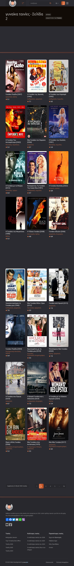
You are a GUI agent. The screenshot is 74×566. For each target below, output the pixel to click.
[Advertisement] (37, 40)
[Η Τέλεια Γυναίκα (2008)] (37, 213)
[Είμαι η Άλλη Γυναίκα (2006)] (15, 424)
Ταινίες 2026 (9, 544)
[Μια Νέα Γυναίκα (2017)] (58, 424)
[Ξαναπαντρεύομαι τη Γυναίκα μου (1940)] (15, 285)
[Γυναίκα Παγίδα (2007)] (15, 76)
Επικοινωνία (49, 562)
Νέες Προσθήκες (54, 544)
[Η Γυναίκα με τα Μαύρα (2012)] (15, 167)
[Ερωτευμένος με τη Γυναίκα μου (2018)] (37, 330)
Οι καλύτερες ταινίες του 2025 (36, 541)
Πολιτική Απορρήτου (62, 562)
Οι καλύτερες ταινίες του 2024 (36, 544)
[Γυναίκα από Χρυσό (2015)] (58, 285)
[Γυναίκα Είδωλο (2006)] (58, 213)
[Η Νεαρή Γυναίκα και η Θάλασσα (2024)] (37, 378)
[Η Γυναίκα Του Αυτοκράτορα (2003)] (15, 121)
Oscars (51, 547)
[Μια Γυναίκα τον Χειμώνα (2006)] (37, 121)
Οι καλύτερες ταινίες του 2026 (36, 537)
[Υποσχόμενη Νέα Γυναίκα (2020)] (58, 330)
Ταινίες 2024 (9, 551)
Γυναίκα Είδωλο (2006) (57, 231)
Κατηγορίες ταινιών (11, 537)
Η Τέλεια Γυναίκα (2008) (35, 231)
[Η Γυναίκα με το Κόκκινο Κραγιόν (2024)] (58, 378)
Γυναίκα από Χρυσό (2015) (58, 303)
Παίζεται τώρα (53, 541)
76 (64, 486)
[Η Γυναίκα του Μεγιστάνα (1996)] (15, 213)
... (59, 486)
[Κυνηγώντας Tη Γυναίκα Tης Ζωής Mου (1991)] (37, 167)
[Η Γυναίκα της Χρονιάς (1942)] (37, 76)
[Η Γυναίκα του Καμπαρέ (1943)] (58, 76)
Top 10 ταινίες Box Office (13, 541)
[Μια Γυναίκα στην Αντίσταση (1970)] (37, 424)
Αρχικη (48, 14)
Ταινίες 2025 (9, 547)
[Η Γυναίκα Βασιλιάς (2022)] (58, 167)
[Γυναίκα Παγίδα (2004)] (15, 330)
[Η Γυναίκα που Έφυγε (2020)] (15, 378)
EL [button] (56, 3)
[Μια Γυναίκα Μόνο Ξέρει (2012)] (37, 285)
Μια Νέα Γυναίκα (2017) (57, 442)
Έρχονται (55, 537)
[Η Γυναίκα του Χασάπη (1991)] (58, 121)
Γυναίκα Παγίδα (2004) (14, 349)
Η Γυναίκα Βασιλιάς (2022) (58, 186)
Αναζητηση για (54, 18)
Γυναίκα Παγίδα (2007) (14, 94)
